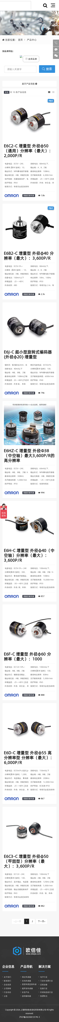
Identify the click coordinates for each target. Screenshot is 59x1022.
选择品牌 (32, 58)
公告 (5, 996)
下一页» (41, 921)
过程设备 (43, 984)
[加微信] (56, 56)
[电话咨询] (56, 43)
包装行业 (43, 988)
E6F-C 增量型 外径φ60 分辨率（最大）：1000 (27, 656)
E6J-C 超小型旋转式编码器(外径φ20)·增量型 (28, 354)
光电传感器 (26, 980)
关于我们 (7, 977)
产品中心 (32, 39)
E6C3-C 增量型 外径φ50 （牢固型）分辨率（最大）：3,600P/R (26, 861)
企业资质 (7, 984)
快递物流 (43, 996)
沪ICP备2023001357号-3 (29, 1017)
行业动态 (7, 992)
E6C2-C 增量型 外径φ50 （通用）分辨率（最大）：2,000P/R (28, 150)
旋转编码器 (26, 996)
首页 (20, 39)
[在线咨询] (56, 50)
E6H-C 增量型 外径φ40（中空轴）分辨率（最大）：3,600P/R (29, 555)
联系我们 (7, 980)
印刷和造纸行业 (46, 992)
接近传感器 (26, 977)
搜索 (49, 69)
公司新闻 (7, 988)
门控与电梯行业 (46, 980)
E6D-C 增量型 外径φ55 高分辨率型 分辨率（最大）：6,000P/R (29, 757)
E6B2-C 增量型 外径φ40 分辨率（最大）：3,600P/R (29, 255)
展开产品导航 (28, 83)
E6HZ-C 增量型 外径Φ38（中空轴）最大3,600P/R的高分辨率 (29, 455)
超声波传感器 (27, 988)
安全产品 (25, 992)
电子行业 (43, 977)
